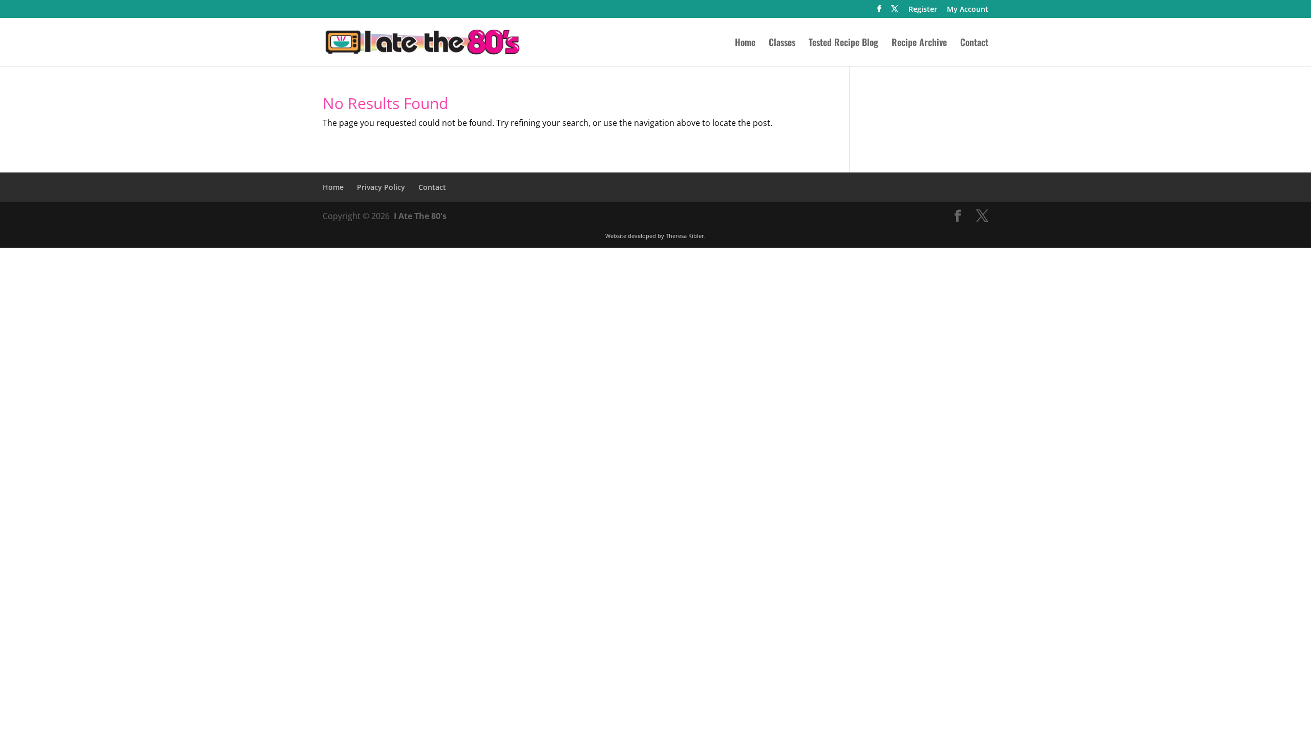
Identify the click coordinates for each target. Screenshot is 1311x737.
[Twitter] (894, 11)
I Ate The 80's (420, 216)
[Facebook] (879, 11)
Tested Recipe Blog (843, 43)
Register (922, 10)
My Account (967, 10)
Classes (782, 43)
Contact (974, 43)
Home (745, 43)
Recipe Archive (919, 43)
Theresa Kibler (685, 236)
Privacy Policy (381, 187)
